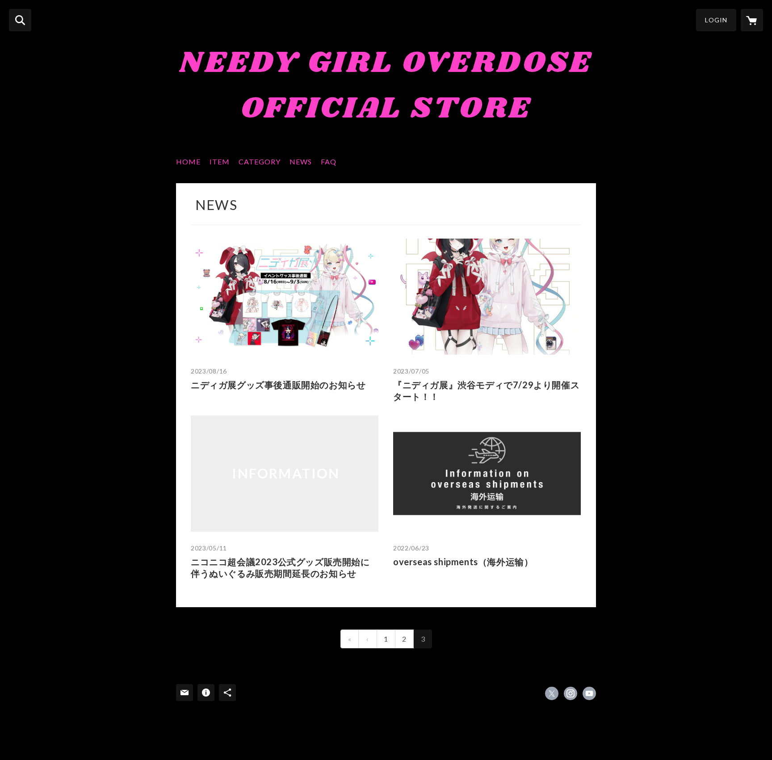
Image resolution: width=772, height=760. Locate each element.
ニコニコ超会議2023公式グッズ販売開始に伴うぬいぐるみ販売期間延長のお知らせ (280, 567)
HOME (188, 161)
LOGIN (716, 20)
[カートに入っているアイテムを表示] (752, 20)
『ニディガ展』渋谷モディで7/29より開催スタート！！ (486, 390)
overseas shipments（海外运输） (463, 561)
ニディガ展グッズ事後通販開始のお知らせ (278, 384)
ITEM (220, 161)
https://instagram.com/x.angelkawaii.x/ (570, 693)
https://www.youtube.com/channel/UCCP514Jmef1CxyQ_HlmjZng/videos (589, 693)
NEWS (301, 161)
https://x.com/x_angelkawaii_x (551, 693)
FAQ (328, 161)
